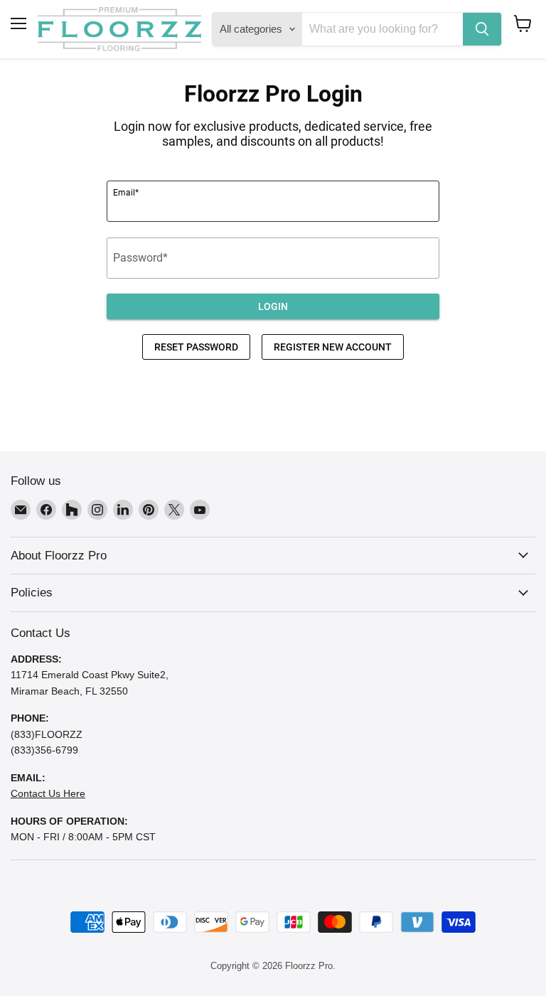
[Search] (482, 29)
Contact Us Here (48, 793)
